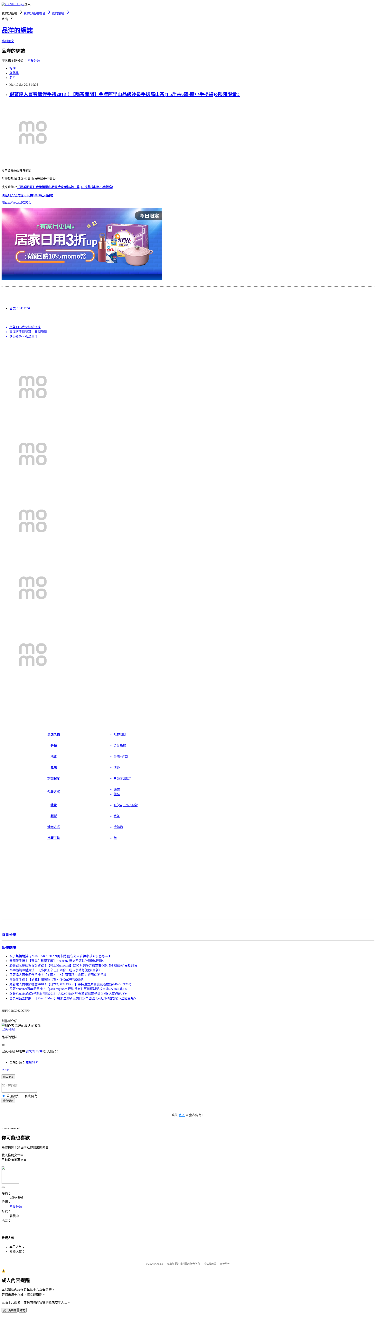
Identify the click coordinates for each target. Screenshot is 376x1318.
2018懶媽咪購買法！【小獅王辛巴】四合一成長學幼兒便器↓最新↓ (54, 970)
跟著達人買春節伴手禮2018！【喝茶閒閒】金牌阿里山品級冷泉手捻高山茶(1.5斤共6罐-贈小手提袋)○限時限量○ (124, 94)
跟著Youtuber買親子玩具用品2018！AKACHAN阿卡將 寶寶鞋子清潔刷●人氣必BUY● (68, 993)
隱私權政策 (210, 1263)
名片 (12, 77)
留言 (39, 1051)
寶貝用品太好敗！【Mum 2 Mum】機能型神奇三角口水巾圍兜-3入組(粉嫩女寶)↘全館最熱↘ (73, 998)
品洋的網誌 (17, 30)
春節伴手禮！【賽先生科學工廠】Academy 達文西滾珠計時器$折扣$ (56, 960)
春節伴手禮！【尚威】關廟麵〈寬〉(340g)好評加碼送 (46, 979)
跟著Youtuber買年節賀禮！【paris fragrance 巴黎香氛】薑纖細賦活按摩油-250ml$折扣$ (68, 989)
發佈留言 (8, 1100)
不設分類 (33, 60)
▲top (5, 1069)
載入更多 (8, 1076)
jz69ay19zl (8, 1029)
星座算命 (32, 1062)
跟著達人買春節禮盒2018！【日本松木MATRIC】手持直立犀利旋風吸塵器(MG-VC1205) (70, 984)
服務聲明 (225, 1263)
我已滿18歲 (9, 1310)
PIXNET (158, 1263)
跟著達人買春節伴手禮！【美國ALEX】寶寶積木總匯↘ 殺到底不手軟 (58, 975)
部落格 (14, 73)
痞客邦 (30, 1051)
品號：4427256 (19, 308)
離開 (22, 1310)
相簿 (12, 68)
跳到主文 (8, 41)
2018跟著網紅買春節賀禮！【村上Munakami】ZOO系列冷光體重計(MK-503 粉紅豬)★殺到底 (73, 965)
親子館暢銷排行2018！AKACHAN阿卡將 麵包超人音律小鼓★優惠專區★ (60, 956)
